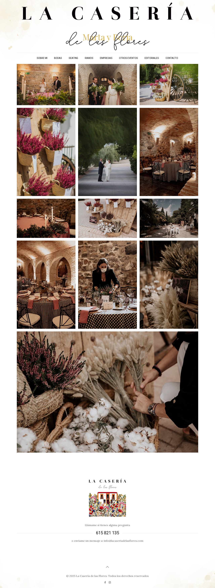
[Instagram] (110, 582)
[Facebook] (105, 582)
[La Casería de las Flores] (107, 26)
